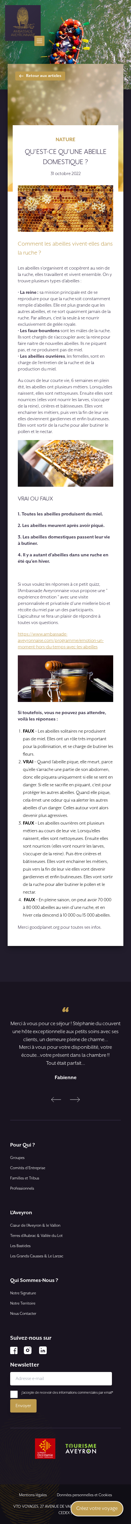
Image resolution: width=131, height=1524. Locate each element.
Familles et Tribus (24, 1178)
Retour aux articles (43, 75)
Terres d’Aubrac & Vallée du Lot (36, 1235)
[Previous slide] (56, 1099)
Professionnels (22, 1188)
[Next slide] (75, 1099)
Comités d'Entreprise (27, 1168)
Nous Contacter (23, 1313)
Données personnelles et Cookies (84, 1495)
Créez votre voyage (97, 1509)
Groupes (17, 1157)
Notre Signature (23, 1293)
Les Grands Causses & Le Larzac (36, 1256)
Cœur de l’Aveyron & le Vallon (35, 1225)
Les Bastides (20, 1246)
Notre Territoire (22, 1303)
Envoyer (23, 1405)
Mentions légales (33, 1495)
